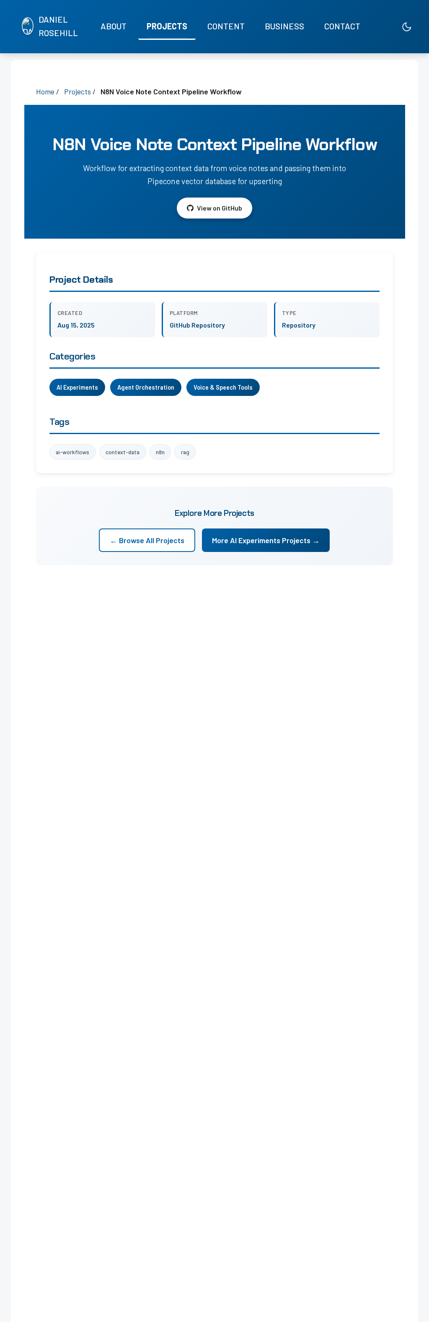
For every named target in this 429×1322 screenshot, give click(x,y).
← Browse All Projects (147, 540)
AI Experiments (77, 387)
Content (226, 26)
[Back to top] (405, 1307)
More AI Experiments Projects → (266, 540)
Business (284, 26)
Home (45, 91)
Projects (167, 26)
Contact (342, 26)
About (114, 26)
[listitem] (371, 26)
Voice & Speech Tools (223, 387)
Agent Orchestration (145, 387)
